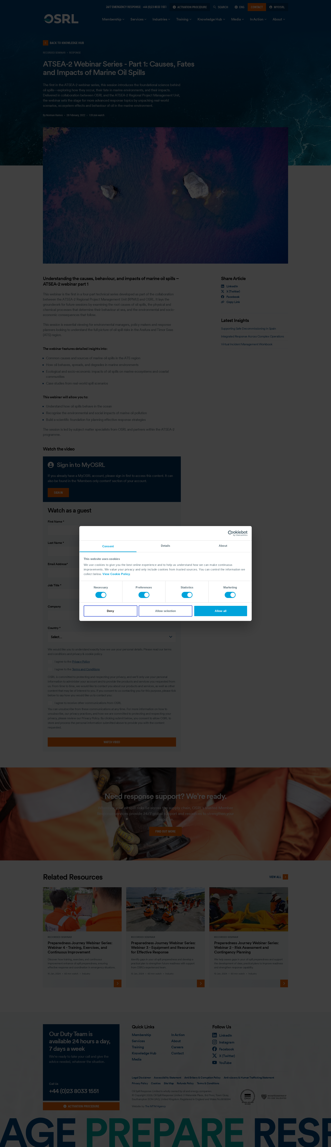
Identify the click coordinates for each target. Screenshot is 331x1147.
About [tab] (223, 545)
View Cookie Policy (116, 574)
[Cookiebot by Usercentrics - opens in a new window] (230, 533)
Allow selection (165, 611)
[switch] (143, 595)
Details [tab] (165, 545)
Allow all (220, 611)
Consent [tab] (108, 546)
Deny (110, 611)
